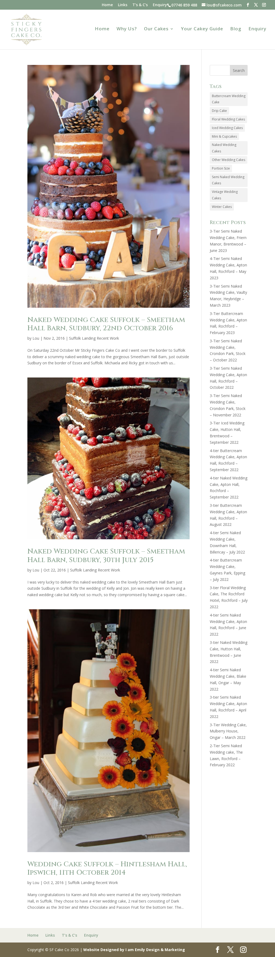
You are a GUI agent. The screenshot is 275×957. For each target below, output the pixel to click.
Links (122, 5)
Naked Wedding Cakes (224, 147)
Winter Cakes (222, 206)
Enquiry (160, 5)
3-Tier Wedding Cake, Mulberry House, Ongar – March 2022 (228, 731)
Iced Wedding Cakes (227, 128)
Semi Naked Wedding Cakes (228, 180)
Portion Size (221, 168)
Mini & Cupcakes (224, 136)
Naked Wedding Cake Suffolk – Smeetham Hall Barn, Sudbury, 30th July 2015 (106, 555)
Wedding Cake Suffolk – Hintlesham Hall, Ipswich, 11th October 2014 (107, 868)
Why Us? (127, 29)
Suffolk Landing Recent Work (94, 338)
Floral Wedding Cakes (228, 119)
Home (107, 5)
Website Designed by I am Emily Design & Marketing (134, 949)
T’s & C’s (140, 5)
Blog (235, 29)
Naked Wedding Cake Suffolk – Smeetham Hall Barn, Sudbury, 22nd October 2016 (106, 324)
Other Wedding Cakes (228, 159)
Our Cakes (156, 29)
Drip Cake (219, 110)
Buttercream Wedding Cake (228, 99)
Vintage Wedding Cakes (225, 194)
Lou (35, 338)
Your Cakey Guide (202, 29)
